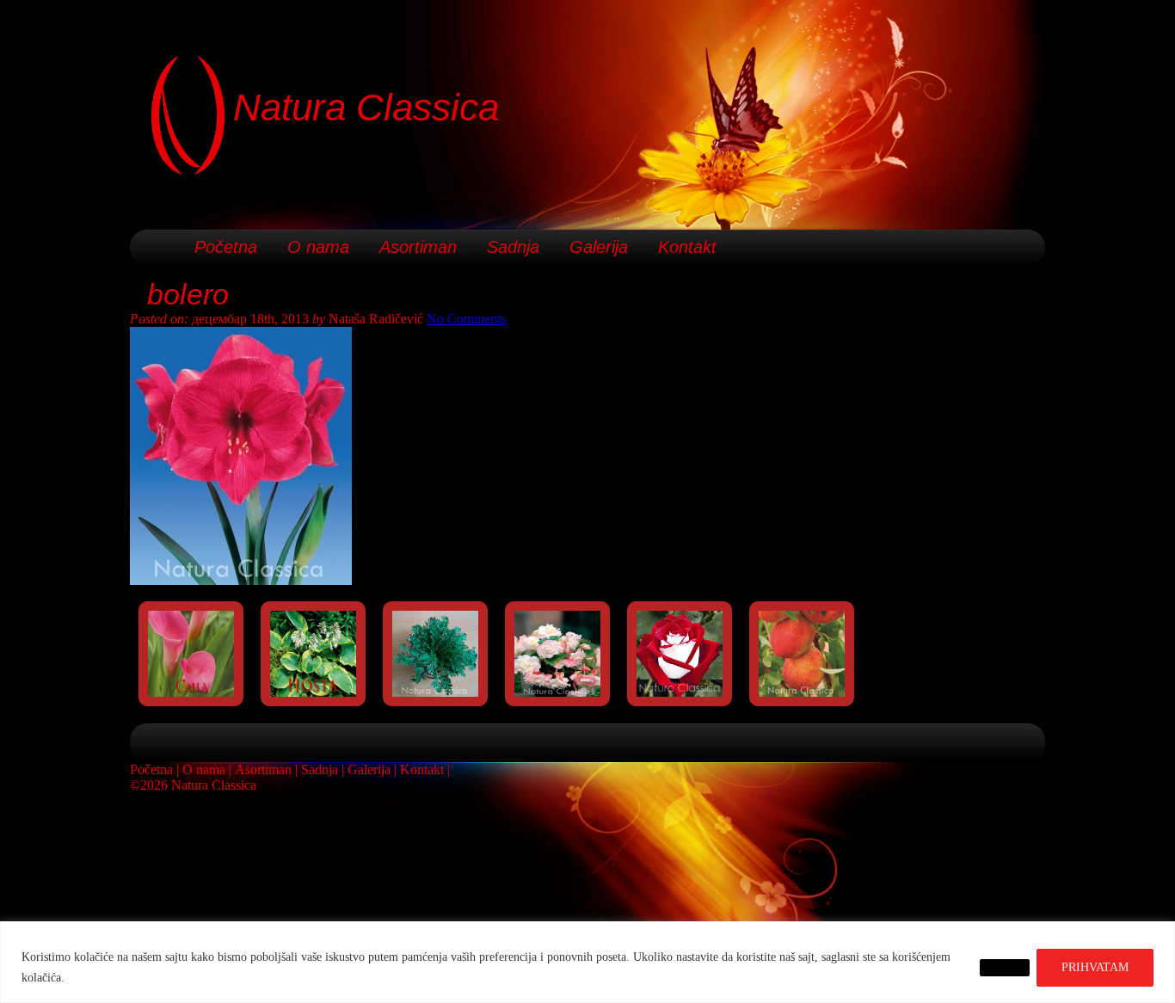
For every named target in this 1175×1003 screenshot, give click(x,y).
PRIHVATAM (1095, 967)
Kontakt (687, 246)
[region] (587, 962)
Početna (225, 246)
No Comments (466, 318)
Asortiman (418, 246)
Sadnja (513, 246)
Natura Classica (366, 107)
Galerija (598, 246)
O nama (318, 246)
